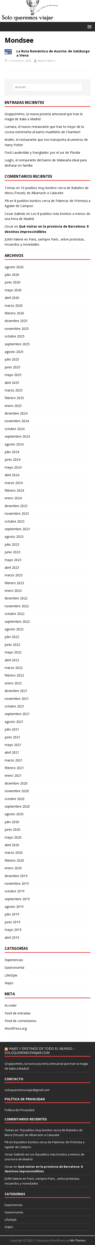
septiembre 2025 (17, 344)
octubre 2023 (14, 521)
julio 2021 (12, 729)
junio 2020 (12, 829)
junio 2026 (12, 282)
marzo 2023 (14, 575)
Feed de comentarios (20, 1021)
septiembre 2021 (17, 714)
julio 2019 (12, 914)
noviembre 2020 (17, 791)
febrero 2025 (14, 398)
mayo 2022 (13, 652)
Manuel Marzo (46, 60)
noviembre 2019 (17, 883)
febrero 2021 (14, 768)
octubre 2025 (14, 336)
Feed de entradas (18, 1013)
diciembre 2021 (16, 691)
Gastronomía (14, 967)
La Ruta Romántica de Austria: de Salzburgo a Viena (53, 53)
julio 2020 (12, 822)
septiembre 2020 (17, 806)
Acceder (11, 1005)
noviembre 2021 (17, 698)
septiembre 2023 (17, 529)
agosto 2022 (14, 629)
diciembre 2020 (16, 783)
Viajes (9, 983)
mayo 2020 (13, 837)
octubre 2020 (14, 799)
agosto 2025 (14, 351)
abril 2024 (12, 475)
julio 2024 (12, 452)
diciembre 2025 (16, 321)
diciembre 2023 (16, 506)
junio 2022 (12, 644)
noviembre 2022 (17, 606)
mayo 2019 (13, 929)
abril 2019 (12, 937)
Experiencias (14, 960)
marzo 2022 (14, 667)
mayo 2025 (13, 375)
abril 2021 (12, 752)
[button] (88, 26)
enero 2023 (13, 590)
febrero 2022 (14, 675)
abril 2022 (12, 660)
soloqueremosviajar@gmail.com (27, 1090)
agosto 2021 (14, 721)
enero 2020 (13, 868)
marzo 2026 (14, 305)
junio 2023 (12, 552)
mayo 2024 (13, 467)
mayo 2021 (13, 745)
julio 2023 (12, 544)
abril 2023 (12, 567)
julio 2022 (12, 637)
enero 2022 (13, 683)
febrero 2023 (14, 583)
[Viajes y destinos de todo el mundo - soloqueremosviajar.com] (47, 19)
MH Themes (78, 1240)
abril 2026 (12, 297)
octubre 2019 (14, 891)
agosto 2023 (14, 536)
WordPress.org (16, 1028)
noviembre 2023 (17, 513)
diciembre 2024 (16, 413)
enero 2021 (13, 775)
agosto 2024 (14, 444)
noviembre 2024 (17, 421)
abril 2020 (12, 845)
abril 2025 (12, 382)
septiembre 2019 (17, 899)
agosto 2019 (14, 906)
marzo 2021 (14, 760)
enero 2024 (13, 498)
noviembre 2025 (17, 328)
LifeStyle (11, 975)
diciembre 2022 (16, 598)
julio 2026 (12, 274)
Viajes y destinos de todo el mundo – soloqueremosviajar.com (40, 1050)
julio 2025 (12, 359)
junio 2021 (12, 737)
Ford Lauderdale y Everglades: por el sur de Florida (42, 152)
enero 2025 (13, 405)
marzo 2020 (14, 852)
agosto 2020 (14, 814)
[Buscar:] (47, 87)
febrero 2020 (14, 860)
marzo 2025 (14, 390)
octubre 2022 (14, 613)
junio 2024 (12, 459)
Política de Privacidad (19, 1110)
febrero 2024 (14, 490)
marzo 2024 (14, 483)
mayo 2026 (13, 290)
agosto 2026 (14, 267)
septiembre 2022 (17, 621)
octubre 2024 (14, 429)
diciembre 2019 (16, 876)
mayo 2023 (13, 560)
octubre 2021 (14, 706)
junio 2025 (12, 367)
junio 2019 (12, 922)
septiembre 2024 (17, 436)
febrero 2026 (14, 313)
